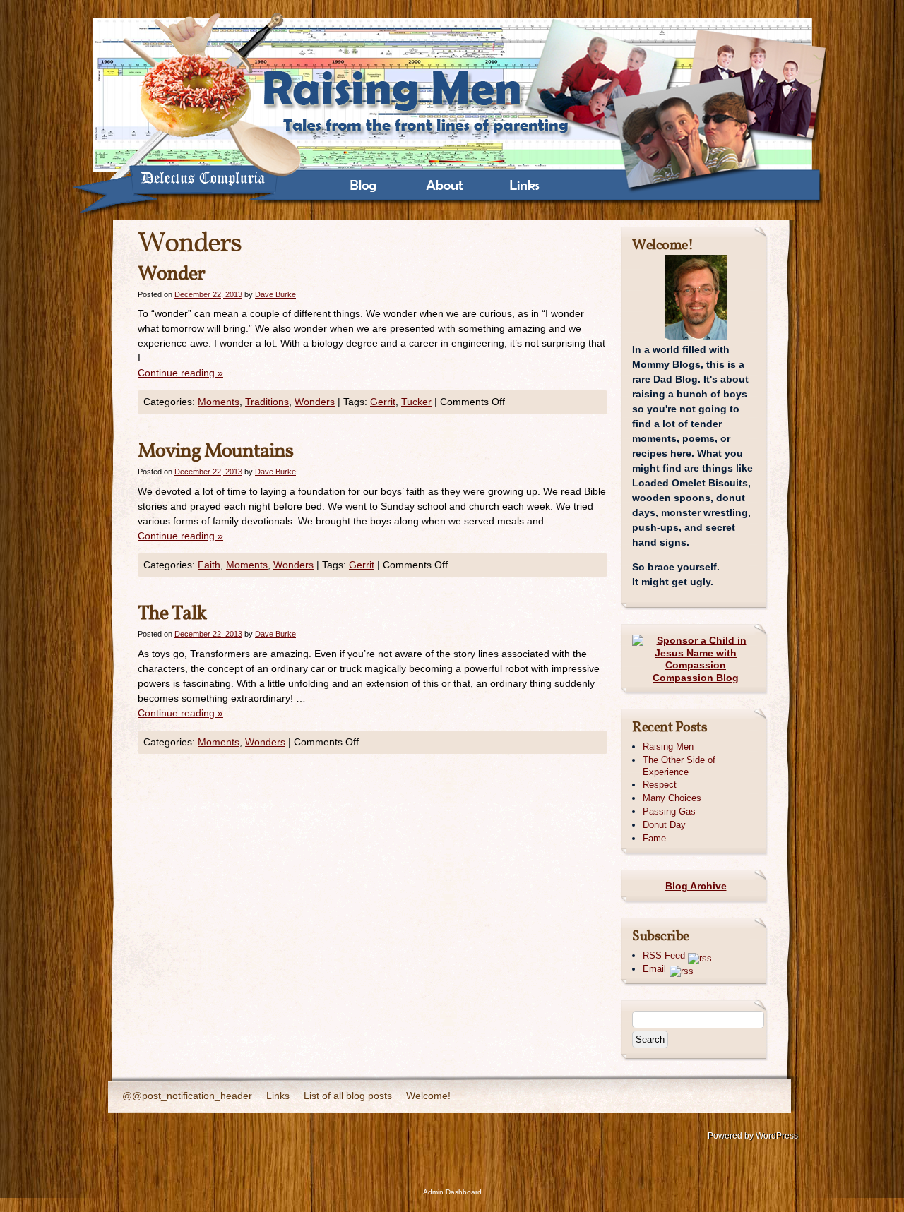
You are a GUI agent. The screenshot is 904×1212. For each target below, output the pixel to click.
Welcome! (428, 1095)
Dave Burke (275, 294)
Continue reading (180, 372)
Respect (660, 784)
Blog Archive (696, 886)
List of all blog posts (348, 1095)
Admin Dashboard (452, 1192)
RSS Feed (665, 955)
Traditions (267, 401)
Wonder (171, 274)
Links (278, 1095)
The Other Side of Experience (679, 766)
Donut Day (664, 825)
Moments (218, 401)
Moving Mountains (215, 451)
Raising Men (668, 746)
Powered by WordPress (753, 1136)
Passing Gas (669, 811)
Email (654, 969)
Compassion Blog (696, 677)
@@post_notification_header (187, 1095)
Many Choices (672, 798)
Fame (654, 838)
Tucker (416, 401)
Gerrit (383, 401)
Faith (209, 564)
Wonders (315, 401)
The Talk (172, 614)
